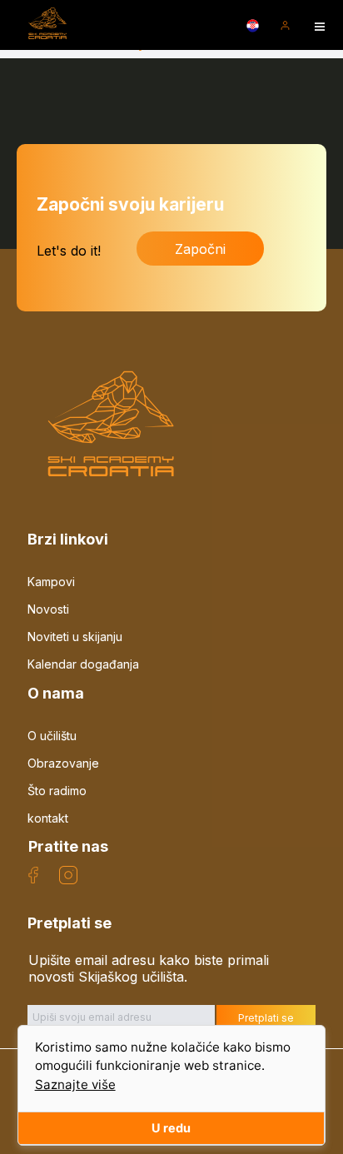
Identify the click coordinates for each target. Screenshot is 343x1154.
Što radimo (57, 790)
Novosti (48, 609)
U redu (171, 1128)
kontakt (47, 818)
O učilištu (52, 736)
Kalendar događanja (83, 664)
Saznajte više (75, 1084)
